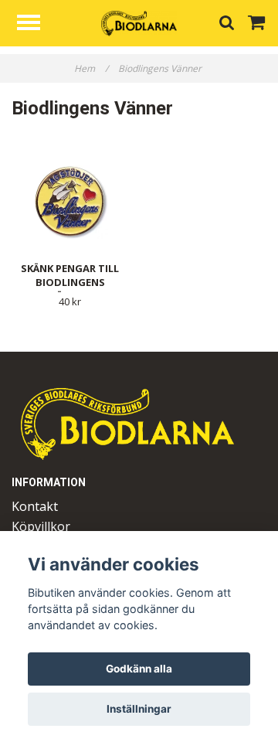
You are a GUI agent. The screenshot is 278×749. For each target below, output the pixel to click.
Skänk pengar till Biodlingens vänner (70, 282)
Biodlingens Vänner (161, 68)
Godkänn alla (139, 668)
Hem (91, 68)
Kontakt (35, 506)
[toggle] (36, 24)
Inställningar (139, 709)
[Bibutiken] (139, 22)
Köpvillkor (41, 526)
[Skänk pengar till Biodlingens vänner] (70, 201)
